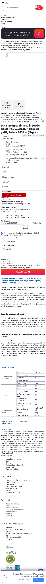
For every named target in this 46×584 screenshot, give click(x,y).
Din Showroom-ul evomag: (12, 201)
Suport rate (10, 467)
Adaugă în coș (21, 272)
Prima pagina (6, 41)
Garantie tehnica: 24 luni (15, 215)
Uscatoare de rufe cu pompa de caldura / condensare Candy (22, 448)
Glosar (8, 531)
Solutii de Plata (7, 21)
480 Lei (18, 152)
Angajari (9, 514)
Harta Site (10, 539)
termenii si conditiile (36, 121)
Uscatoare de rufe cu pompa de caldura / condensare (21, 446)
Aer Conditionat (7, 17)
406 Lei (18, 150)
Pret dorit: (37, 223)
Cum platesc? (11, 484)
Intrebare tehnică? (16, 235)
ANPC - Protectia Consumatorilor (19, 533)
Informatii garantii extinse (16, 154)
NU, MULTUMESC (24, 579)
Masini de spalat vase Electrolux (31, 437)
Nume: (25, 225)
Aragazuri (33, 433)
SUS (4, 27)
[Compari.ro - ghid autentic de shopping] (10, 563)
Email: (25, 228)
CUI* (4, 172)
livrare (24, 121)
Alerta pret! (5, 221)
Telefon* (5, 182)
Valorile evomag (12, 504)
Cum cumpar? (11, 482)
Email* (5, 187)
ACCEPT (38, 579)
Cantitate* (6, 191)
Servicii (8, 144)
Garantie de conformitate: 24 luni (19, 217)
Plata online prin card (14, 465)
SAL (7, 535)
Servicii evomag (12, 162)
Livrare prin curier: (8, 207)
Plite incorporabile (35, 41)
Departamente (11, 512)
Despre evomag (12, 508)
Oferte (4, 19)
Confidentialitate (12, 469)
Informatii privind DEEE (15, 537)
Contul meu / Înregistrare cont (18, 480)
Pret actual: (5, 223)
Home (8, 506)
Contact (9, 516)
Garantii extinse (12, 142)
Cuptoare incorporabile (10, 431)
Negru (37, 412)
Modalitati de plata (13, 459)
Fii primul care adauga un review (14, 421)
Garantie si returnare (14, 486)
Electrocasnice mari (19, 41)
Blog (3, 23)
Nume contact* (8, 177)
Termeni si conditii (13, 492)
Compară (5, 235)
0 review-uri (5, 136)
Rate (7, 461)
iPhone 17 (5, 15)
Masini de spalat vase (30, 435)
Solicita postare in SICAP (15, 146)
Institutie (6, 167)
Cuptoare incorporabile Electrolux (15, 433)
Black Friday (10, 527)
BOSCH (3, 43)
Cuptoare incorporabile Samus (32, 431)
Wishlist (9, 490)
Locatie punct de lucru (14, 510)
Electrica (37, 372)
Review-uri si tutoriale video (17, 529)
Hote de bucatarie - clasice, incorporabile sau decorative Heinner (22, 444)
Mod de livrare (11, 488)
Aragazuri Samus (15, 435)
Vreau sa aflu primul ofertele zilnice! (18, 233)
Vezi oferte (39, 34)
